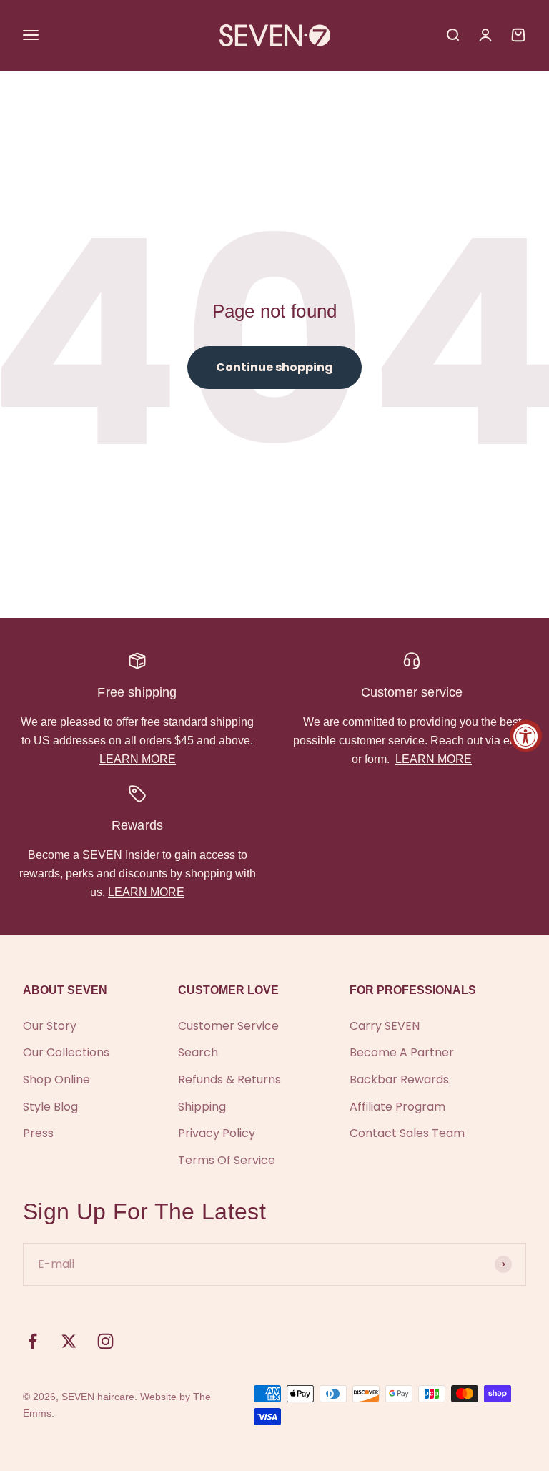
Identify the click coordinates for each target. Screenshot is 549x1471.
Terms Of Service (226, 1160)
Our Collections (66, 1052)
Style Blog (50, 1106)
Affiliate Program (397, 1106)
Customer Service (228, 1026)
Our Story (49, 1026)
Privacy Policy (216, 1133)
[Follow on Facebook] (32, 1341)
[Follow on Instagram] (105, 1341)
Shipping (202, 1106)
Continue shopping (274, 367)
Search (198, 1052)
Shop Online (56, 1079)
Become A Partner (402, 1052)
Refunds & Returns (229, 1079)
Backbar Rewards (399, 1079)
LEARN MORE (137, 759)
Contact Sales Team (407, 1133)
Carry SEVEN (385, 1026)
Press (38, 1133)
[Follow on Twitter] (69, 1341)
